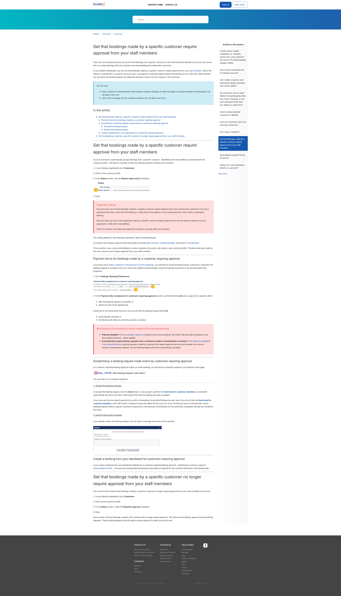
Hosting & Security (166, 555)
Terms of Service (152, 583)
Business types (187, 549)
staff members (195, 70)
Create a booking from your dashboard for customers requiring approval (132, 132)
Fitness (184, 567)
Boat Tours (185, 573)
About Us (137, 566)
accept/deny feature (132, 334)
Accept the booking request (116, 126)
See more (222, 173)
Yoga (183, 564)
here (117, 94)
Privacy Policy (139, 583)
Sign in (225, 5)
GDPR (162, 583)
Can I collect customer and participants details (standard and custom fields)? (232, 82)
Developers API (165, 558)
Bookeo (96, 34)
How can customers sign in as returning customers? (233, 123)
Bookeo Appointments (142, 549)
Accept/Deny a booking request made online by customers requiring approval (134, 123)
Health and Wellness (189, 558)
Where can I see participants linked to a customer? (232, 166)
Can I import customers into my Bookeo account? (232, 71)
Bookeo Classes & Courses (144, 552)
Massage (185, 552)
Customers (106, 34)
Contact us (171, 4)
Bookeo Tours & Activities (143, 555)
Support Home (155, 4)
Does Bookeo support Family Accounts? (232, 156)
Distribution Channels (167, 552)
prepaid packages (167, 242)
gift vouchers (153, 242)
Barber (184, 561)
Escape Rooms (187, 570)
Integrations (164, 549)
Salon (184, 555)
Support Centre (165, 561)
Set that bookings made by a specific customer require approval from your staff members (232, 143)
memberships (193, 242)
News (136, 569)
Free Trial (240, 5)
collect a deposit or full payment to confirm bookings (131, 264)
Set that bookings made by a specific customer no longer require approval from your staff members (142, 135)
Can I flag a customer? (230, 131)
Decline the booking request (116, 129)
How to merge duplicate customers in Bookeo (230, 113)
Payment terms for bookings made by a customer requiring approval (131, 119)
